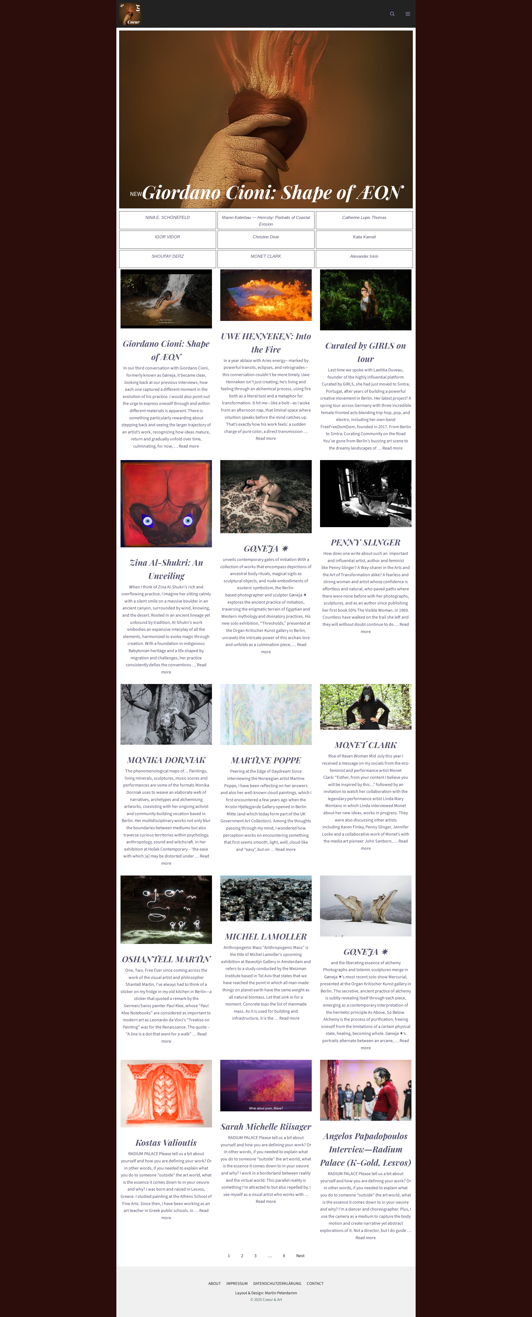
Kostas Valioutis (166, 1142)
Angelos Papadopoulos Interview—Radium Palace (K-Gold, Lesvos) (365, 1149)
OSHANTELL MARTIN (166, 958)
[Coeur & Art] (130, 14)
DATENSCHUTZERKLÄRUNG (277, 1284)
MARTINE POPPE (266, 759)
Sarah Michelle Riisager (266, 1126)
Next (300, 1256)
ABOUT (214, 1284)
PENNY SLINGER (365, 542)
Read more (189, 446)
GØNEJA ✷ (266, 548)
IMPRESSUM (237, 1284)
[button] (392, 14)
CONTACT (315, 1284)
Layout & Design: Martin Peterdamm (266, 1293)
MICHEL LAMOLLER (266, 936)
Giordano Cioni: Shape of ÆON (272, 191)
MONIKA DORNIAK (166, 759)
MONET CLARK (366, 744)
